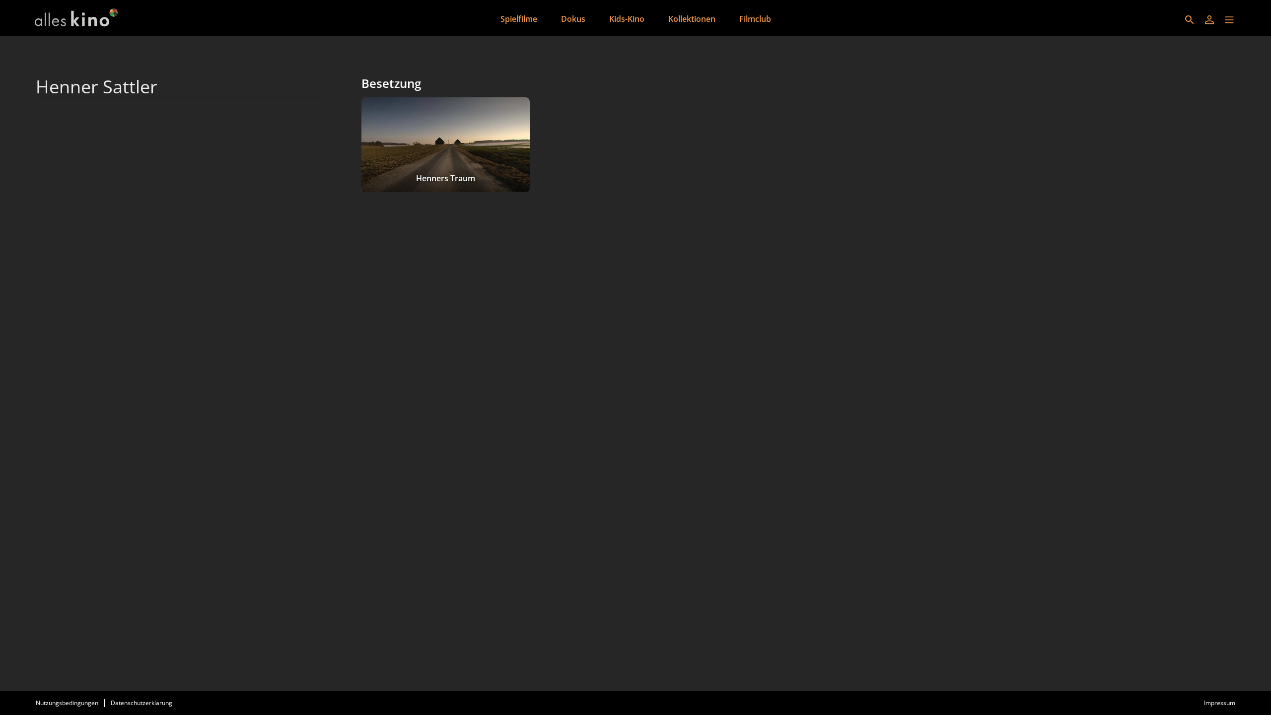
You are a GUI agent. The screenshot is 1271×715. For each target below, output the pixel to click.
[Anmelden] (1209, 20)
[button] (1229, 20)
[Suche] (1190, 20)
